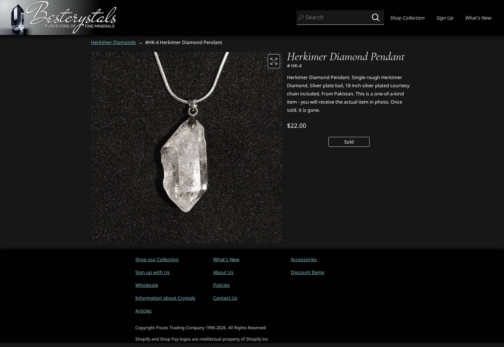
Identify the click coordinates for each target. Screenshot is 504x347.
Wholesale (146, 285)
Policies (221, 285)
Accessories (304, 259)
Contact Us (225, 298)
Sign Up (444, 18)
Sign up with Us (152, 272)
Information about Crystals (165, 298)
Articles (143, 311)
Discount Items (307, 272)
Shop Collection (407, 18)
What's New (478, 18)
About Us (223, 272)
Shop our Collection (157, 259)
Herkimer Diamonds (113, 42)
